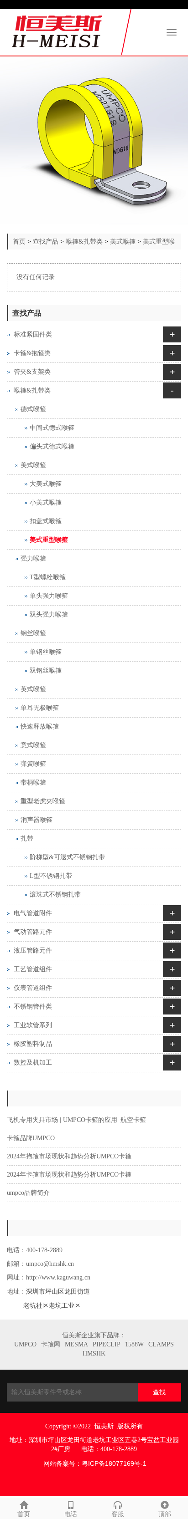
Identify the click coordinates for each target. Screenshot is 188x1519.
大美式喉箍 (46, 483)
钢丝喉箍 (33, 633)
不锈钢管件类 (33, 1006)
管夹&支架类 (32, 371)
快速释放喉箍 (40, 726)
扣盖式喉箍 (46, 521)
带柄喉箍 (33, 782)
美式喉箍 (123, 241)
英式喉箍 (33, 689)
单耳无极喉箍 (40, 707)
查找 (159, 1392)
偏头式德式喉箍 (52, 446)
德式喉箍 (33, 409)
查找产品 (45, 241)
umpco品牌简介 (28, 1192)
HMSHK (94, 1353)
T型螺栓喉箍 (48, 577)
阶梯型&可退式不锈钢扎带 (67, 857)
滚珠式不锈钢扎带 (55, 894)
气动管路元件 (33, 931)
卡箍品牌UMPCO (31, 1138)
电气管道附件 (33, 913)
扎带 (27, 838)
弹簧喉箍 (33, 763)
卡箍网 (50, 1344)
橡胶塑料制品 (33, 1043)
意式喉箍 (33, 745)
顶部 (164, 1514)
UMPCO (25, 1344)
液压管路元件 (33, 950)
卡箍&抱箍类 (32, 353)
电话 (70, 1514)
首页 (19, 241)
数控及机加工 (33, 1062)
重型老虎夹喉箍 (43, 801)
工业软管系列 (33, 1025)
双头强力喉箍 (49, 614)
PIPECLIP (106, 1344)
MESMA (76, 1344)
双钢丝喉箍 (46, 670)
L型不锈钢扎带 (51, 875)
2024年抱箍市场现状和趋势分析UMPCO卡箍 (69, 1156)
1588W (134, 1344)
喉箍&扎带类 (84, 241)
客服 (117, 1514)
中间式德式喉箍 (52, 427)
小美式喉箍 (46, 502)
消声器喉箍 (36, 819)
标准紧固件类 (33, 334)
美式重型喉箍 (49, 539)
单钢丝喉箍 (46, 651)
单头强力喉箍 (49, 595)
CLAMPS (161, 1344)
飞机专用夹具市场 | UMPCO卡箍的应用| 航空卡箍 (76, 1119)
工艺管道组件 (33, 969)
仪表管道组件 (33, 987)
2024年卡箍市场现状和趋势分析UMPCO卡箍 (69, 1174)
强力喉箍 (33, 558)
